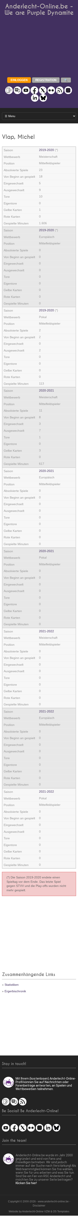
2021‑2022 (46, 631)
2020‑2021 (46, 390)
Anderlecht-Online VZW (36, 1211)
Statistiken (12, 984)
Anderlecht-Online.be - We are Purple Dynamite (39, 9)
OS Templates (61, 1211)
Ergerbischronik (15, 991)
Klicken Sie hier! (26, 1183)
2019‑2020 (46, 150)
